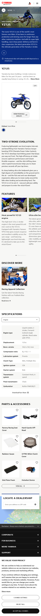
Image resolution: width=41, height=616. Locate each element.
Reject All (20, 604)
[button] (37, 3)
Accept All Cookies (20, 611)
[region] (20, 586)
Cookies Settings (20, 598)
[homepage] (7, 3)
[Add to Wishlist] (17, 410)
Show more (6, 591)
